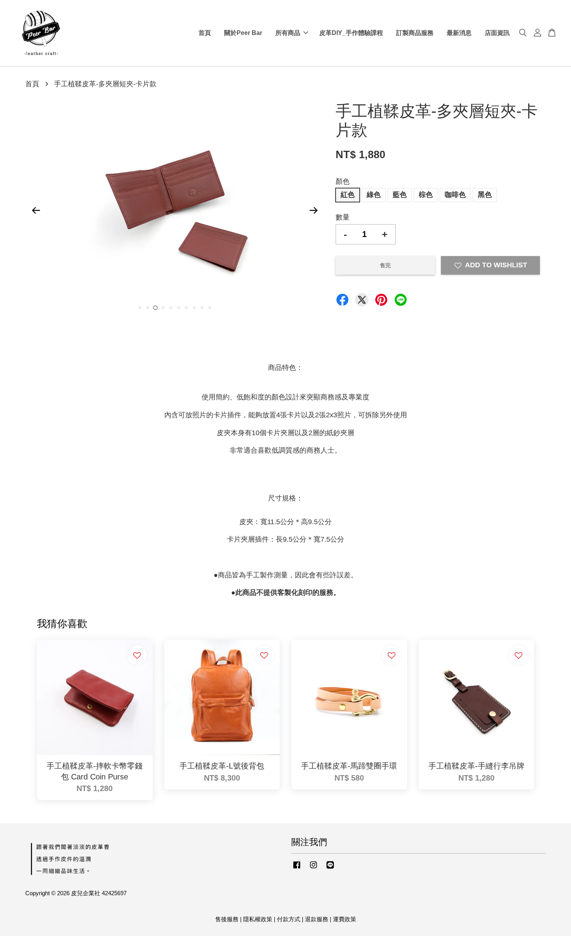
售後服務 (226, 919)
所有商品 (287, 33)
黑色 (485, 195)
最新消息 (459, 33)
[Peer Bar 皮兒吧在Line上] (330, 868)
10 (209, 307)
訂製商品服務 (414, 33)
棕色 (426, 195)
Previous (35, 210)
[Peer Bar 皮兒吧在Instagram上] (313, 868)
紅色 (348, 195)
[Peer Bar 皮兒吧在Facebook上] (296, 868)
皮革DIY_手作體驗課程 (351, 33)
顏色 (343, 181)
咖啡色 (455, 195)
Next (313, 210)
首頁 (204, 33)
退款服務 (316, 919)
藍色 (400, 195)
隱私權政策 (257, 919)
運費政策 (344, 919)
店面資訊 (497, 33)
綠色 (374, 195)
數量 (343, 217)
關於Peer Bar (243, 33)
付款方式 (288, 919)
